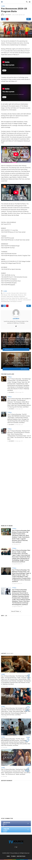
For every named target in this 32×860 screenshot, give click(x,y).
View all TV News (15, 611)
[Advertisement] (16, 634)
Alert (18, 293)
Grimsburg (4, 296)
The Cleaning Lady (13, 299)
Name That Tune (16, 298)
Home (8, 856)
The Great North (27, 299)
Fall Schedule (14, 294)
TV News (20, 301)
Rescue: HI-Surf (5, 299)
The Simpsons (14, 301)
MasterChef (22, 296)
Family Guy (21, 294)
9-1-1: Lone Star (7, 293)
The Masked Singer (6, 301)
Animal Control (23, 293)
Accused (14, 293)
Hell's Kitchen (10, 296)
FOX (25, 294)
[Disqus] (16, 463)
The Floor (21, 299)
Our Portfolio (21, 856)
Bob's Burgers (5, 294)
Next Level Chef (24, 298)
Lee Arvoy (8, 14)
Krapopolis (16, 296)
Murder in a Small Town (7, 298)
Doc (9, 294)
